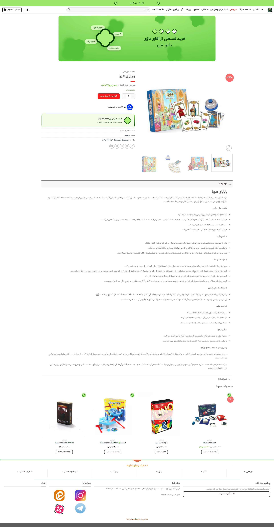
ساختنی (204, 9)
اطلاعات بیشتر (161, 452)
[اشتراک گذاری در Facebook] (132, 146)
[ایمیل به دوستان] (122, 146)
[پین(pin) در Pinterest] (116, 146)
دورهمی (233, 9)
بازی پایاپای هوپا (115, 139)
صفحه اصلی (258, 9)
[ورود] (27, 10)
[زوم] (229, 148)
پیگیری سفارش (172, 9)
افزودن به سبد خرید (108, 96)
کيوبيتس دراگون (210, 443)
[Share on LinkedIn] (111, 146)
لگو (182, 9)
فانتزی (196, 9)
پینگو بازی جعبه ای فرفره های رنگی (113, 443)
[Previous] (227, 110)
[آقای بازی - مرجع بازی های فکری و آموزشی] (270, 10)
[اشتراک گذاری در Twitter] (127, 146)
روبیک (189, 9)
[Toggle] (230, 184)
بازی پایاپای (125, 139)
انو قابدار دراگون (161, 443)
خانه (133, 71)
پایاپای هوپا (105, 139)
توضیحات (222, 184)
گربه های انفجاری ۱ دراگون (64, 443)
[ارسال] (69, 9)
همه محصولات (245, 9)
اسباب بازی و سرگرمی (219, 9)
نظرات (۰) (222, 379)
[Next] (142, 110)
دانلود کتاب (159, 9)
